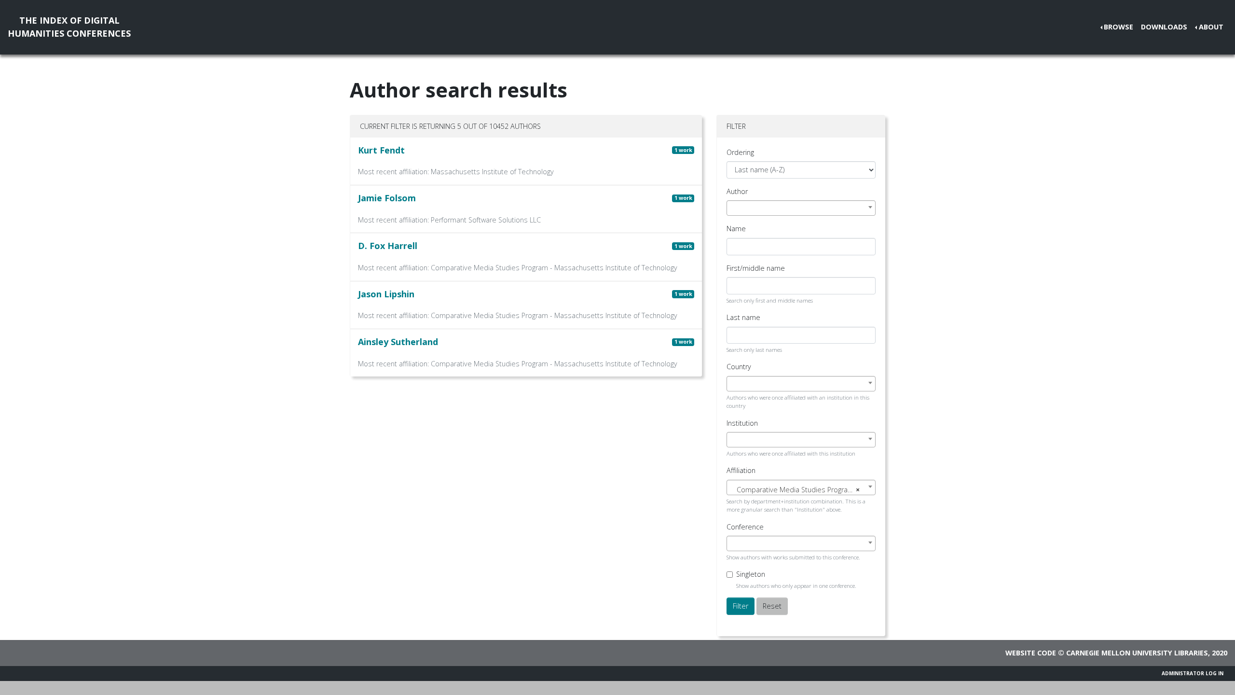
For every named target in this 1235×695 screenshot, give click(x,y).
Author (737, 191)
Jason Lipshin (386, 294)
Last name (743, 317)
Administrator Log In (1192, 673)
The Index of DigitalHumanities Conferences (69, 26)
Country (739, 366)
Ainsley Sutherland (398, 342)
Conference (745, 526)
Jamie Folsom (387, 198)
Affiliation (741, 470)
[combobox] (801, 208)
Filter (740, 606)
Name (736, 228)
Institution (742, 423)
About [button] (1211, 26)
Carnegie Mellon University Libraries (1137, 652)
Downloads (1164, 26)
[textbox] (801, 490)
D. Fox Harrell (387, 245)
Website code (1030, 652)
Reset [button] (772, 606)
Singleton (750, 574)
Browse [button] (1118, 26)
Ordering (740, 152)
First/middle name (756, 268)
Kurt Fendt (381, 150)
